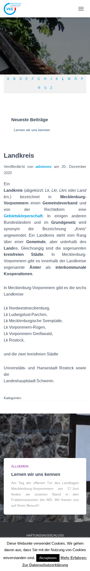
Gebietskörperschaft (23, 216)
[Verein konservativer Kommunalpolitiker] (15, 8)
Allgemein (19, 466)
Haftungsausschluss (45, 535)
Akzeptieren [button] (47, 558)
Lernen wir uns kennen (32, 130)
